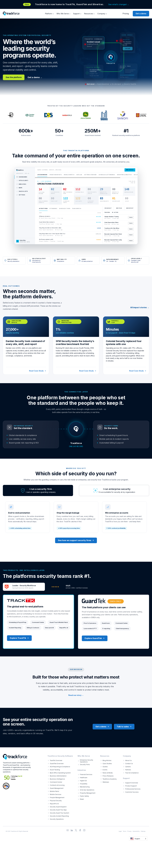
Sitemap (143, 831)
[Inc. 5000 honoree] (13, 777)
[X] (76, 830)
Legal (120, 831)
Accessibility (136, 831)
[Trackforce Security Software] (15, 757)
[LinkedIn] (72, 830)
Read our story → (76, 695)
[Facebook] (80, 830)
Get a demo (141, 13)
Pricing (126, 13)
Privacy (129, 831)
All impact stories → (139, 307)
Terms (124, 831)
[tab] (38, 490)
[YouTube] (67, 830)
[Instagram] (84, 830)
